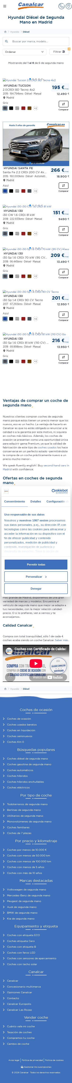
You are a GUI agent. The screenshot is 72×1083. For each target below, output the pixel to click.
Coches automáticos (20, 770)
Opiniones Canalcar (19, 992)
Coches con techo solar (22, 964)
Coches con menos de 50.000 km (28, 855)
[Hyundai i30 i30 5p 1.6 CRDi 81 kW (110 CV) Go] (36, 334)
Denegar (36, 588)
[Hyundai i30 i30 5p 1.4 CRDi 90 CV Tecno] (36, 292)
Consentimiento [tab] (14, 501)
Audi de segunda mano (22, 907)
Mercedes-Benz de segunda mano (28, 895)
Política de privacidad (32, 1060)
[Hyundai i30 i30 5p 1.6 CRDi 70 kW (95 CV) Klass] (36, 249)
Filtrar (61, 51)
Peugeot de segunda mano (24, 901)
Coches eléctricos (18, 787)
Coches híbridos (17, 775)
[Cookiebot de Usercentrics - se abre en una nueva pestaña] (52, 491)
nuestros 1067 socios (34, 520)
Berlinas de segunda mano (24, 809)
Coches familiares (18, 827)
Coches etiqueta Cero (21, 941)
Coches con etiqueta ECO (23, 935)
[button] (61, 6)
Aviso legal (13, 1060)
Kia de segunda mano (21, 918)
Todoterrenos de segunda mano (27, 804)
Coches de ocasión (19, 718)
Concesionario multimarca (24, 986)
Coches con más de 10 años (24, 873)
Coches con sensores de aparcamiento (31, 958)
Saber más (61, 640)
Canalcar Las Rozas (19, 1009)
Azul (6, 185)
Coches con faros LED (21, 952)
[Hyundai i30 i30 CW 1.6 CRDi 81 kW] (36, 206)
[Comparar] (64, 104)
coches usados (47, 447)
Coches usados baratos (22, 724)
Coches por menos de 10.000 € (27, 849)
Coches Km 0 (15, 741)
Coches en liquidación (21, 730)
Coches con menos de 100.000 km (29, 861)
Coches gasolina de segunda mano (29, 764)
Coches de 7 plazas (19, 833)
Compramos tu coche (21, 1037)
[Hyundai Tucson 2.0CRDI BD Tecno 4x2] (36, 80)
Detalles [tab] (35, 501)
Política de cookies (54, 1060)
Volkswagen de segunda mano (26, 889)
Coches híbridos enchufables (25, 781)
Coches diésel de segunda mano (27, 758)
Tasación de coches (19, 1032)
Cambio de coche (18, 1043)
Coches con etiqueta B (21, 946)
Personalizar (34, 576)
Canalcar (12, 980)
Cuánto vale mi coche (21, 1026)
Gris (5, 102)
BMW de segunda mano (22, 912)
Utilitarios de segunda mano (25, 815)
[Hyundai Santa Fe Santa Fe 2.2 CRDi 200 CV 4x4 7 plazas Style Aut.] (36, 144)
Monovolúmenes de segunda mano (29, 821)
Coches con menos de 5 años (25, 867)
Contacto (13, 998)
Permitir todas (36, 564)
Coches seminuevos (19, 736)
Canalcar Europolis (19, 1003)
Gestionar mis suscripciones (37, 1067)
